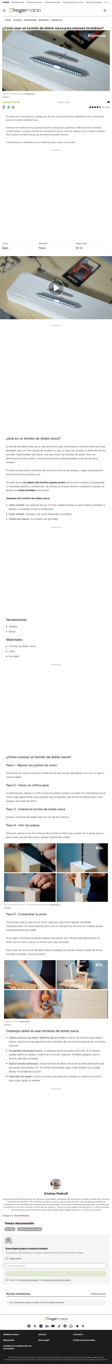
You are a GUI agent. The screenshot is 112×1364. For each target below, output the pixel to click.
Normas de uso (98, 1293)
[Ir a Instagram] (41, 1326)
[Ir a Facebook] (29, 1326)
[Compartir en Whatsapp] (8, 107)
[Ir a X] (35, 1326)
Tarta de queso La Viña (72, 2)
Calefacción (56, 20)
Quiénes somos (11, 1334)
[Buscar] (105, 10)
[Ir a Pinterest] (65, 1326)
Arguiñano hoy (17, 2)
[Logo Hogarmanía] (56, 1319)
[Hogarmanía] (27, 10)
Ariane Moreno (21, 1215)
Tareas (8, 20)
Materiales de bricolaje (29, 1229)
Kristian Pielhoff (11, 102)
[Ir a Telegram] (77, 1326)
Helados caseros (34, 2)
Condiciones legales (28, 1280)
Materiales (44, 20)
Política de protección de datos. (56, 1280)
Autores (42, 1334)
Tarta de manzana (94, 2)
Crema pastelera (52, 2)
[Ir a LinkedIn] (47, 1326)
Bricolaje (9, 1229)
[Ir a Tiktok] (59, 1326)
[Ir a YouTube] (53, 1326)
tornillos (52, 505)
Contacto (78, 1334)
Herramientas (30, 20)
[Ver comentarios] (108, 102)
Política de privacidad (84, 1340)
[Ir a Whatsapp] (71, 1326)
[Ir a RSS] (83, 1326)
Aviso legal (43, 1340)
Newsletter (8, 1340)
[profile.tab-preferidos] (3, 107)
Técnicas (17, 20)
